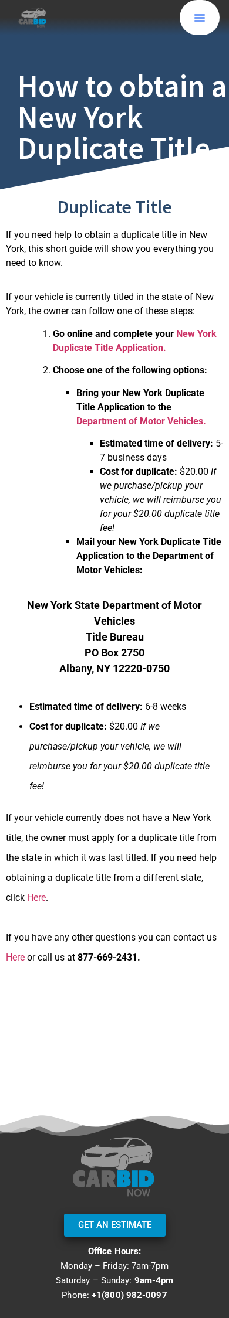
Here (36, 897)
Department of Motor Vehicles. (141, 421)
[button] (199, 17)
